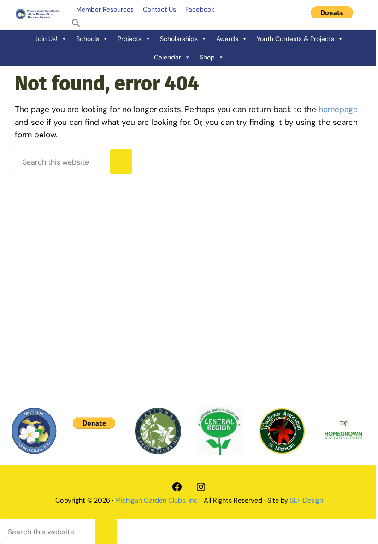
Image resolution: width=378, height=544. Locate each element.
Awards (227, 39)
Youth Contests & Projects (295, 39)
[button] (76, 23)
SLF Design (306, 500)
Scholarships (179, 39)
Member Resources (105, 9)
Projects (130, 39)
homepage (338, 109)
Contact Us (159, 9)
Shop (207, 57)
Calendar (167, 57)
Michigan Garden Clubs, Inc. (157, 500)
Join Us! (46, 39)
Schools (87, 39)
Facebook (199, 9)
